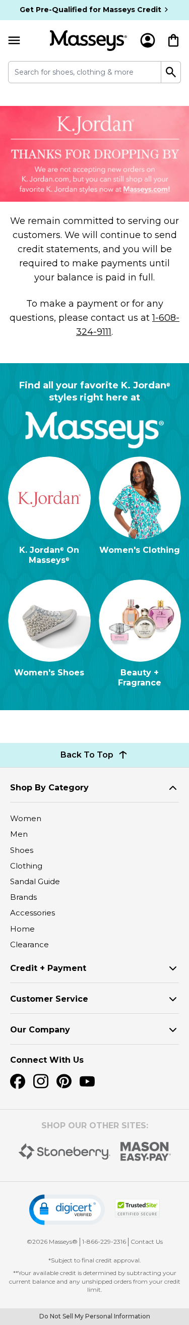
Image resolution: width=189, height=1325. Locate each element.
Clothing (26, 866)
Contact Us (147, 1241)
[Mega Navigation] (14, 40)
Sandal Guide (35, 881)
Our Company (40, 1029)
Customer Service (49, 999)
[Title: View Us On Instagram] (40, 1081)
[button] (67, 1210)
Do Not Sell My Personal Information (94, 1316)
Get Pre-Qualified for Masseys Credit (90, 9)
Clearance (29, 944)
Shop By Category (49, 787)
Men (19, 834)
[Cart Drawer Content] (173, 40)
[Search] (171, 72)
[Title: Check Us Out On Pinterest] (64, 1081)
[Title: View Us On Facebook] (17, 1081)
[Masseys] (88, 40)
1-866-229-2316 (104, 1241)
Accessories (32, 912)
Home (22, 929)
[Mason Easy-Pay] (145, 1151)
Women (25, 818)
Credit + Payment (48, 968)
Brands (23, 897)
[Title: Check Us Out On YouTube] (87, 1081)
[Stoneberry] (64, 1151)
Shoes (21, 850)
